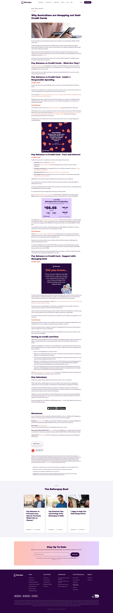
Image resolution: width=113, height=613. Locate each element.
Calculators (45, 586)
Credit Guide (75, 589)
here (62, 400)
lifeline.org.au (42, 435)
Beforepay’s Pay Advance (37, 66)
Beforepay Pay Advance (54, 107)
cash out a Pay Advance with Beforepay (45, 234)
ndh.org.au (51, 430)
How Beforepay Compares (34, 584)
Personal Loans (46, 580)
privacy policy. (58, 559)
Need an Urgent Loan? (62, 586)
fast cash (44, 55)
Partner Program (32, 588)
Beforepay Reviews (33, 586)
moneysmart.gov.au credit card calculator (49, 219)
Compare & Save (46, 582)
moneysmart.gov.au (42, 425)
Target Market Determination (76, 585)
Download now (40, 421)
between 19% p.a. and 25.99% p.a (41, 176)
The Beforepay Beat (33, 590)
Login (81, 2)
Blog (71, 2)
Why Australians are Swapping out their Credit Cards (39, 8)
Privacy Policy (75, 577)
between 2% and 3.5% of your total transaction (58, 172)
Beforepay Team (39, 450)
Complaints (75, 582)
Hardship (74, 587)
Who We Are (31, 577)
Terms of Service (48, 462)
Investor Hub (31, 580)
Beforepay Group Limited (54, 609)
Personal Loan (48, 2)
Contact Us (89, 580)
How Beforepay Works (33, 582)
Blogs (32, 8)
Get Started (87, 2)
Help (67, 2)
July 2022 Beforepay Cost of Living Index (43, 194)
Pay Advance (41, 2)
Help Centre (89, 577)
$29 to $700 (52, 162)
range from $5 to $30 (46, 164)
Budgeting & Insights (47, 584)
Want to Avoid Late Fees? (63, 584)
